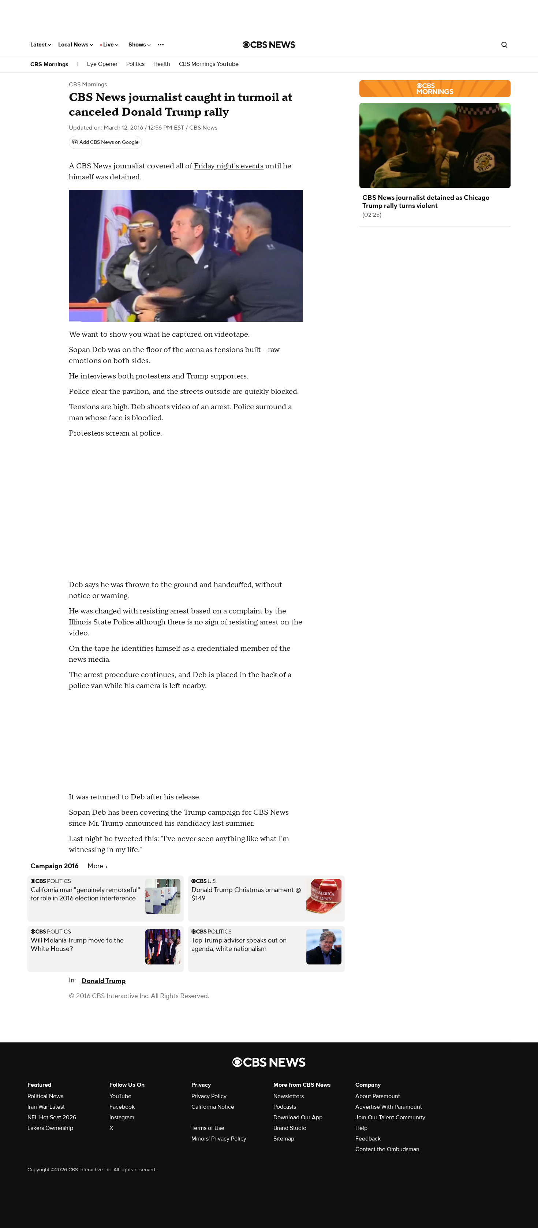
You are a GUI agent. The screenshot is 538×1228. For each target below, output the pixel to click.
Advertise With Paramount (388, 1107)
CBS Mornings (49, 64)
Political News (45, 1096)
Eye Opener (102, 64)
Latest (39, 45)
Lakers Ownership (50, 1128)
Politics (135, 64)
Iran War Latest (46, 1107)
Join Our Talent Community (390, 1117)
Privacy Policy (209, 1096)
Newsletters (288, 1096)
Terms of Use (207, 1128)
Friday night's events (229, 166)
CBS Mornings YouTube (209, 64)
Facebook (122, 1107)
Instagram (121, 1117)
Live (109, 44)
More (96, 866)
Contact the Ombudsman (387, 1149)
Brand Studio (289, 1128)
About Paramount (377, 1096)
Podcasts (284, 1107)
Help (361, 1128)
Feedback (368, 1139)
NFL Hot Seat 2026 (51, 1117)
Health (161, 64)
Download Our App (297, 1117)
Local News (74, 45)
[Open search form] (504, 44)
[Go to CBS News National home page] (269, 44)
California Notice (212, 1107)
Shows (137, 45)
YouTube (120, 1096)
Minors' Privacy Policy (218, 1139)
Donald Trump (104, 981)
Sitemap (283, 1139)
